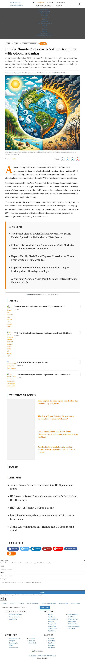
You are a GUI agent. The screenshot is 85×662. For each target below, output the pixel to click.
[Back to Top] (2, 599)
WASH (45, 37)
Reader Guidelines (15, 617)
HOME (5, 603)
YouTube (51, 643)
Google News (71, 548)
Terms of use (41, 656)
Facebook (14, 548)
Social (44, 29)
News (16, 44)
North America (72, 624)
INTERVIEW (59, 6)
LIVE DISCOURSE (60, 2)
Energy (44, 19)
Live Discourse (14, 648)
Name (2, 566)
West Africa (71, 617)
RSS (12, 553)
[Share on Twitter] (67, 159)
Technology (44, 13)
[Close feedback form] (84, 560)
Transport (45, 33)
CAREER (21, 603)
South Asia (51, 617)
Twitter (26, 548)
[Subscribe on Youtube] (77, 159)
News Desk (32, 643)
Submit (42, 592)
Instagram (51, 645)
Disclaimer (32, 656)
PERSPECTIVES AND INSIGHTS (44, 6)
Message (3, 579)
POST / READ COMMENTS (48, 295)
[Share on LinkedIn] (72, 159)
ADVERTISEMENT (33, 603)
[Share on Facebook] (62, 159)
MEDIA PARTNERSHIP (49, 603)
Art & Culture (44, 11)
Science (45, 27)
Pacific (50, 614)
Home (8, 44)
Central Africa (52, 629)
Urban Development (44, 35)
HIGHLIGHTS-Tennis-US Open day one (32, 507)
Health (44, 25)
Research (32, 641)
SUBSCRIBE (45, 608)
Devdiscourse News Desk (13, 73)
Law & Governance (45, 23)
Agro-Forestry (44, 9)
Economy (44, 15)
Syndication (13, 619)
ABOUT (12, 603)
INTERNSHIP (63, 603)
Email (2, 572)
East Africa (51, 631)
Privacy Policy (51, 656)
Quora (48, 548)
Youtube (59, 548)
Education (45, 17)
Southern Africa (73, 614)
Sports (44, 31)
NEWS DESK (41, 2)
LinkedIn (37, 548)
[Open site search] (79, 4)
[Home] (33, 2)
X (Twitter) (51, 641)
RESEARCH (50, 2)
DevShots (32, 638)
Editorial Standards (15, 614)
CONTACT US (75, 603)
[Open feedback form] (5, 599)
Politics (44, 21)
